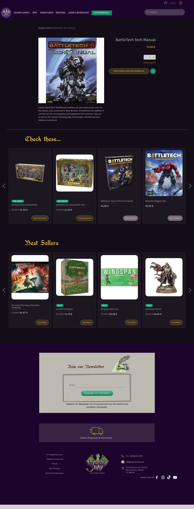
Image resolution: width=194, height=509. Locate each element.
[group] (97, 186)
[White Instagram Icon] (163, 477)
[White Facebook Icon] (157, 477)
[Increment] (153, 57)
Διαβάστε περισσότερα (47, 120)
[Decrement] (145, 57)
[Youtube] (175, 477)
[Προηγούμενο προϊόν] (4, 186)
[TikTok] (169, 477)
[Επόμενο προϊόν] (190, 186)
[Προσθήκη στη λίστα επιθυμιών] (153, 71)
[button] (180, 3)
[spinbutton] (149, 57)
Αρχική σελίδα (44, 28)
